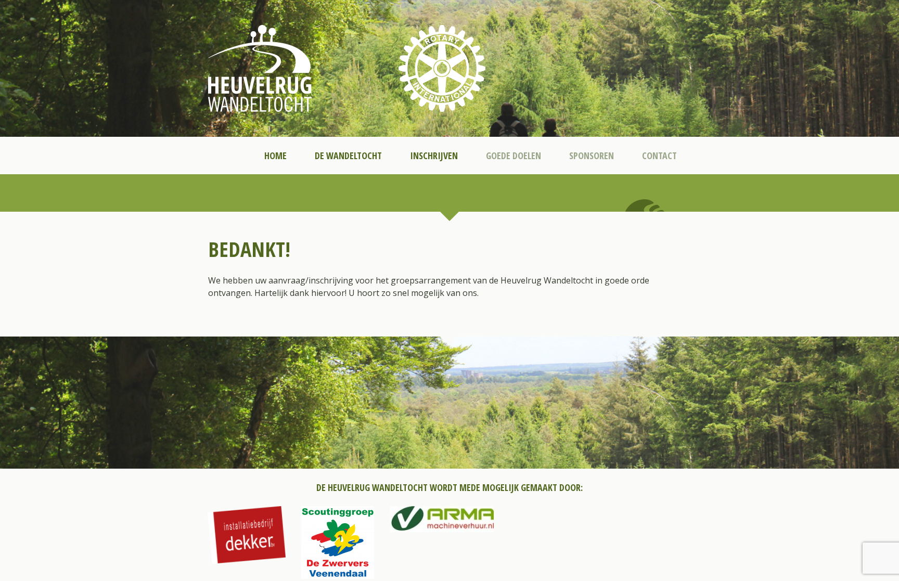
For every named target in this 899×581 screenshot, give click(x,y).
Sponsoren (591, 155)
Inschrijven (434, 155)
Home (275, 155)
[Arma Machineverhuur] (442, 519)
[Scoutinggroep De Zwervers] (337, 542)
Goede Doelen (513, 155)
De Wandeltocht (348, 155)
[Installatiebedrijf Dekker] (246, 535)
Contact (659, 155)
